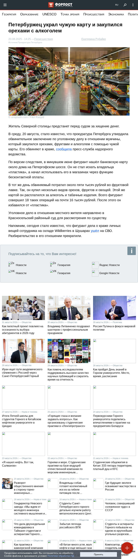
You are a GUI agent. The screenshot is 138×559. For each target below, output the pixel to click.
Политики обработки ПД (60, 555)
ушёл (95, 231)
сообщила (64, 149)
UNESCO (49, 14)
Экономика (116, 14)
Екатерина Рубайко (93, 39)
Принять (98, 554)
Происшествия (93, 14)
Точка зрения (70, 14)
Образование (29, 14)
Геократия (9, 14)
